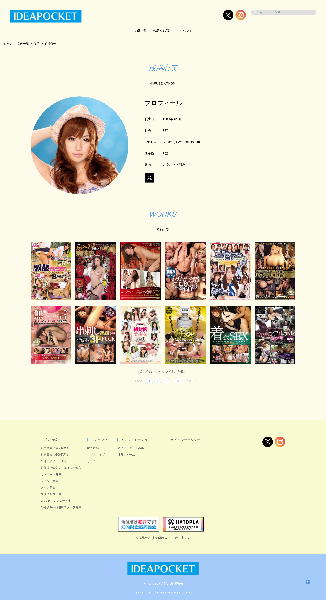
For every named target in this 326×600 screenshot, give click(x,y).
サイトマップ (96, 454)
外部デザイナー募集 (54, 461)
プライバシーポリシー (183, 440)
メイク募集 (48, 487)
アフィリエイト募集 (130, 448)
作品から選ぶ (163, 31)
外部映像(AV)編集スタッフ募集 (61, 507)
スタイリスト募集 (52, 494)
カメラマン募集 (51, 474)
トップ (7, 43)
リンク (91, 461)
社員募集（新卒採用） (55, 448)
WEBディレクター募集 (56, 500)
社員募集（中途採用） (55, 454)
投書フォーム (126, 454)
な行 (36, 43)
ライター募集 (49, 481)
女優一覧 (140, 31)
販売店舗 (93, 448)
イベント (185, 31)
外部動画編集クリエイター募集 (61, 467)
